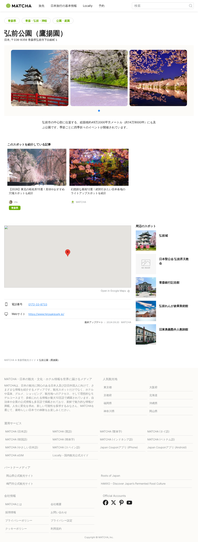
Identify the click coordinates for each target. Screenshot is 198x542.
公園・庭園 (63, 20)
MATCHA (81, 202)
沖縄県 (153, 403)
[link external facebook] (106, 504)
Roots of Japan (110, 475)
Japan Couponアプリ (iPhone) (119, 447)
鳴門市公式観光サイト (19, 483)
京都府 (108, 395)
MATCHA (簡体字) (64, 439)
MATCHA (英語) (62, 431)
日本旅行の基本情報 (64, 6)
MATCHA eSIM (14, 455)
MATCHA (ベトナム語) (161, 439)
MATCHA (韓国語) (16, 439)
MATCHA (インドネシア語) (116, 439)
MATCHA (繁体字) (111, 431)
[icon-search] (191, 6)
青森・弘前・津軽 (36, 20)
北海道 (153, 395)
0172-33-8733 (37, 304)
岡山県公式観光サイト (19, 475)
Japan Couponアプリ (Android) (167, 447)
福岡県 (108, 403)
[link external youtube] (130, 504)
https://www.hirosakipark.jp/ (46, 314)
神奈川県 (109, 411)
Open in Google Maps (113, 290)
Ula (16, 202)
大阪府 (153, 387)
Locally (87, 6)
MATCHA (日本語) (16, 431)
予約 (101, 6)
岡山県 (153, 411)
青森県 (12, 20)
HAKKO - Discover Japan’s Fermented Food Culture (133, 483)
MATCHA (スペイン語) (66, 447)
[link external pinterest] (122, 504)
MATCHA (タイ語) (158, 431)
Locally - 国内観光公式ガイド (71, 455)
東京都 (108, 387)
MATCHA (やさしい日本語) (21, 447)
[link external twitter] (114, 504)
